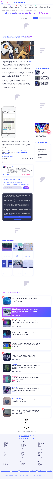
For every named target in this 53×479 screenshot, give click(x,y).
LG (21, 453)
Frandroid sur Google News (23, 152)
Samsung (22, 456)
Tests (32, 2)
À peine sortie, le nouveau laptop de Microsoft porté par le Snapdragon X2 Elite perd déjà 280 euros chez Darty (25, 412)
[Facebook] (23, 439)
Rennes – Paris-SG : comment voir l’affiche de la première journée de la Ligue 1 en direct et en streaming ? (26, 344)
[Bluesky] (34, 439)
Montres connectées (8, 461)
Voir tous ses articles (26, 174)
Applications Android (13, 10)
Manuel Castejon (10, 166)
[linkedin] (10, 174)
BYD (4, 453)
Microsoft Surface (41, 448)
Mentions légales (9, 475)
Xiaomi (5, 449)
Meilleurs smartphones (42, 149)
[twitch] (5, 174)
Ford (4, 455)
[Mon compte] (9, 2)
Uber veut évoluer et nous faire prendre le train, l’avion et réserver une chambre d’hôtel (17, 272)
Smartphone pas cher (42, 152)
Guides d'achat (15, 376)
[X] (19, 439)
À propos (16, 475)
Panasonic (23, 454)
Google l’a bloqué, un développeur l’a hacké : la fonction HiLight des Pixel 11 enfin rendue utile (44, 78)
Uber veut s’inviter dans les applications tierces (28, 272)
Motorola (5, 445)
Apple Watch (6, 464)
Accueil (3, 10)
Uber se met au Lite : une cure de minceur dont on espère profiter (6, 272)
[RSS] (25, 439)
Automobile (5, 451)
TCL (21, 458)
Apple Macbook (41, 443)
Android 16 (50, 470)
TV (20, 451)
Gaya (39, 465)
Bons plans (41, 2)
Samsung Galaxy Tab (25, 467)
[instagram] (8, 174)
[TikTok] (32, 439)
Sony (22, 457)
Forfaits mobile (40, 151)
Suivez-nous (35, 18)
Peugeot (5, 457)
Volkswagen (6, 459)
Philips (22, 455)
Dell (39, 444)
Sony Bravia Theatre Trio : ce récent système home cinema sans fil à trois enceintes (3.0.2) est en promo (25, 322)
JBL (39, 455)
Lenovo (39, 445)
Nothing (39, 456)
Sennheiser (40, 458)
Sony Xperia (6, 448)
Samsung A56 (40, 146)
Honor (39, 446)
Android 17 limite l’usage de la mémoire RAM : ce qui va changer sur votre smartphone (45, 72)
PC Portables (41, 441)
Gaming (22, 441)
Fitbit (4, 465)
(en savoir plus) (25, 206)
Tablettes (22, 461)
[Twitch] (29, 439)
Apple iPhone (6, 442)
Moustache (40, 466)
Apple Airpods (40, 452)
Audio (39, 451)
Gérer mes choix (17, 219)
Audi (4, 452)
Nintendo (22, 446)
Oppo (5, 446)
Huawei (5, 444)
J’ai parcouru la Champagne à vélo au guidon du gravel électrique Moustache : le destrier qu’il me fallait (25, 311)
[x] (3, 174)
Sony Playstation (24, 448)
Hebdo (15, 184)
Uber (30, 61)
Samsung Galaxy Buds (42, 457)
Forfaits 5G (40, 147)
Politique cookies (9, 214)
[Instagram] (21, 439)
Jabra (39, 454)
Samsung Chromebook (42, 449)
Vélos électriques (42, 461)
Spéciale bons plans (24, 184)
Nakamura (40, 467)
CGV (47, 475)
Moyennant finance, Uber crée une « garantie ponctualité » (27, 255)
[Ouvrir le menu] (2, 2)
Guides (36, 2)
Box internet (40, 157)
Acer (39, 442)
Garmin (5, 466)
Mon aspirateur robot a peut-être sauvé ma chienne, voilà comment (24, 400)
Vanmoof (40, 468)
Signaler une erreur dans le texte (8, 156)
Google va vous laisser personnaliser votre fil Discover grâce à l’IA (44, 83)
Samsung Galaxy (7, 447)
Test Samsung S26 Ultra (37, 472)
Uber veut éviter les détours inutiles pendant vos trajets (17, 255)
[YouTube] (27, 439)
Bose (39, 453)
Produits (14, 341)
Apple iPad (23, 463)
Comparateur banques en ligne (17, 472)
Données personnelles (39, 475)
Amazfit (5, 463)
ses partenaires (11, 210)
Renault (5, 458)
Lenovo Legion (23, 444)
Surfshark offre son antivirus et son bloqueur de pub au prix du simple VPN (26, 333)
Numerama (6, 153)
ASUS (22, 442)
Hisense (22, 452)
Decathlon (40, 464)
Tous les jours (7, 184)
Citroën (5, 454)
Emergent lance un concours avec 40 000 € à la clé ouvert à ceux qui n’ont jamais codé (6, 255)
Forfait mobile (49, 2)
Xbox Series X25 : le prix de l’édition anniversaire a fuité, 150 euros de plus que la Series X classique (26, 367)
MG (4, 456)
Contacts (22, 475)
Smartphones (6, 441)
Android (7, 10)
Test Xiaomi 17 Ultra (41, 470)
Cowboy (39, 463)
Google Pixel (6, 443)
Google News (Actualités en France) (16, 150)
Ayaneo (22, 443)
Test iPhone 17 (33, 470)
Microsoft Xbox (23, 445)
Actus (28, 2)
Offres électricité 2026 (42, 158)
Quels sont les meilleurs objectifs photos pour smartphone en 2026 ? (25, 378)
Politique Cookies (29, 475)
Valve (22, 449)
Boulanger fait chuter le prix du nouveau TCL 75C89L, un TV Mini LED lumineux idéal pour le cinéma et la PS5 (25, 300)
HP (38, 447)
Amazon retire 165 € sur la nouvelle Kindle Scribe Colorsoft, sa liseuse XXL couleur (24, 355)
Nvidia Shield (23, 447)
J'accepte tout (18, 216)
